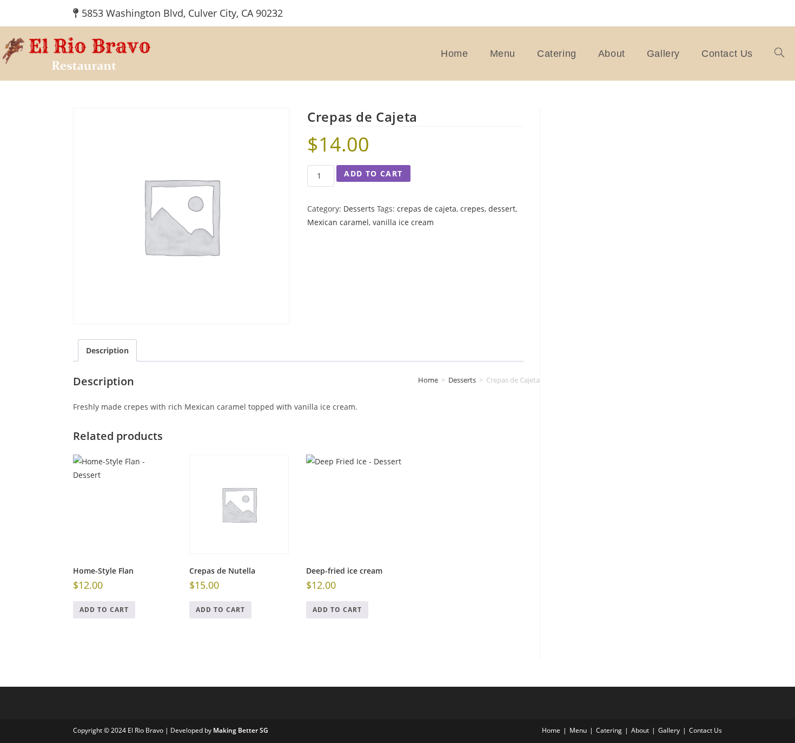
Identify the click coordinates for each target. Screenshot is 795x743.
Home (551, 730)
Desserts (359, 208)
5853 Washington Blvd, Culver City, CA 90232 (182, 12)
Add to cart (373, 173)
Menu (578, 730)
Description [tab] (107, 350)
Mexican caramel (338, 222)
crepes (472, 208)
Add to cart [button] (104, 609)
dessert (501, 208)
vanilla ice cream (403, 222)
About (640, 730)
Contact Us (705, 730)
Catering (609, 730)
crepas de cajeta (426, 208)
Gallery (669, 730)
